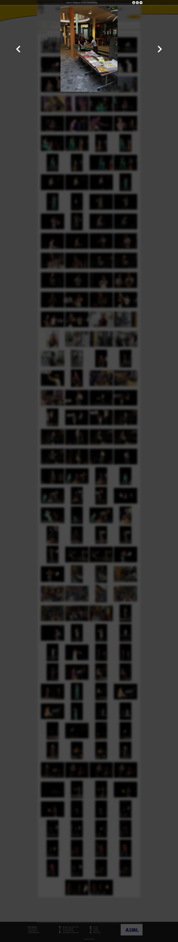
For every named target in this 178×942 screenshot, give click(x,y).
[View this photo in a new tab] (137, 2)
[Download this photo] (133, 2)
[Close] (141, 2)
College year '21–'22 (79, 3)
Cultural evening (92, 3)
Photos (68, 3)
